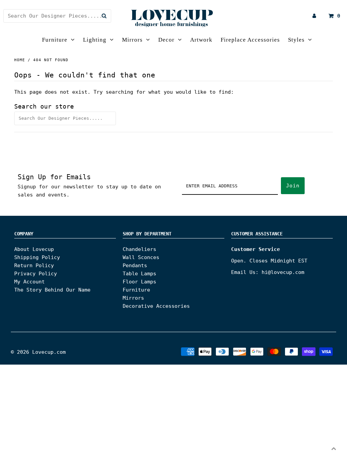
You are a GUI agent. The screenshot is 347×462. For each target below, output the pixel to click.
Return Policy (34, 265)
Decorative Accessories (156, 306)
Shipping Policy (37, 257)
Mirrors (132, 40)
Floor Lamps (139, 282)
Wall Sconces (141, 257)
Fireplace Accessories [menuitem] (250, 40)
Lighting (94, 40)
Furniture (54, 40)
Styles (296, 40)
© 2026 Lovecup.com (38, 352)
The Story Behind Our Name (52, 290)
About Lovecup (34, 249)
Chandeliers (139, 249)
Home (19, 60)
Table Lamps (139, 274)
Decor (166, 40)
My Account (29, 282)
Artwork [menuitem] (201, 40)
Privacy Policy (35, 274)
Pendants (135, 265)
